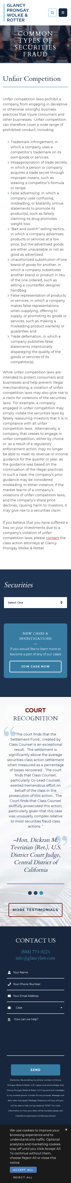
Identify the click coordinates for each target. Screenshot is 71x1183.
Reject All (23, 1177)
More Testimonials (35, 910)
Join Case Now (35, 666)
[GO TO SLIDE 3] (41, 893)
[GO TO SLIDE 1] (30, 893)
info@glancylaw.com (35, 958)
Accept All (23, 1169)
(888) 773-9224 (35, 952)
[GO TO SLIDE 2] (35, 893)
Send (35, 1070)
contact (52, 538)
